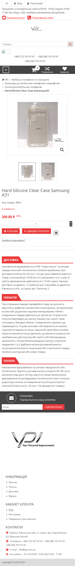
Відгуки (13, 496)
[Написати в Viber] (6, 52)
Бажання (64, 72)
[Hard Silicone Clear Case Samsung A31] (62, 149)
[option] (37, 124)
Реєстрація (14, 514)
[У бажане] (56, 233)
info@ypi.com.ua (27, 549)
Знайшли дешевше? (13, 240)
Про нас (13, 482)
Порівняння (47, 72)
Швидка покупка (38, 231)
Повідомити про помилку (22, 519)
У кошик (12, 231)
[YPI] (37, 29)
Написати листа (16, 17)
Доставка (14, 491)
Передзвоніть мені (42, 17)
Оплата (13, 486)
